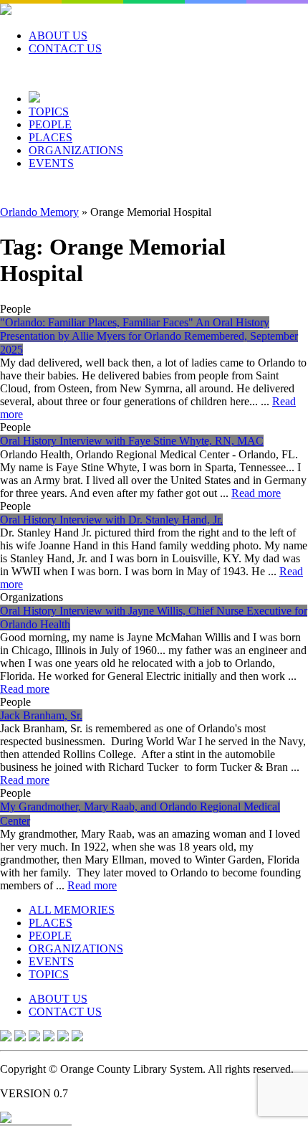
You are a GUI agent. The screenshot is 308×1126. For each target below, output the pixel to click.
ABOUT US (58, 35)
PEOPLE (50, 124)
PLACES (50, 137)
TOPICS (49, 111)
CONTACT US (65, 48)
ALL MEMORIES (72, 910)
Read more (256, 493)
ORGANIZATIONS (76, 150)
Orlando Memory (39, 212)
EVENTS (51, 163)
